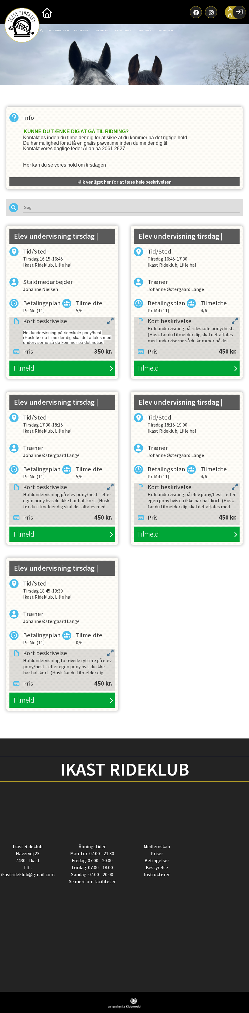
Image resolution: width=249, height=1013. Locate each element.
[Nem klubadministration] (124, 1007)
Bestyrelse (157, 867)
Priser (157, 853)
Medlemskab (157, 846)
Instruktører (157, 874)
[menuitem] (47, 12)
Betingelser (157, 860)
